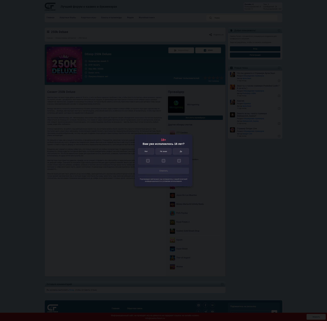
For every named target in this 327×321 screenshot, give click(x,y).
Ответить (163, 171)
